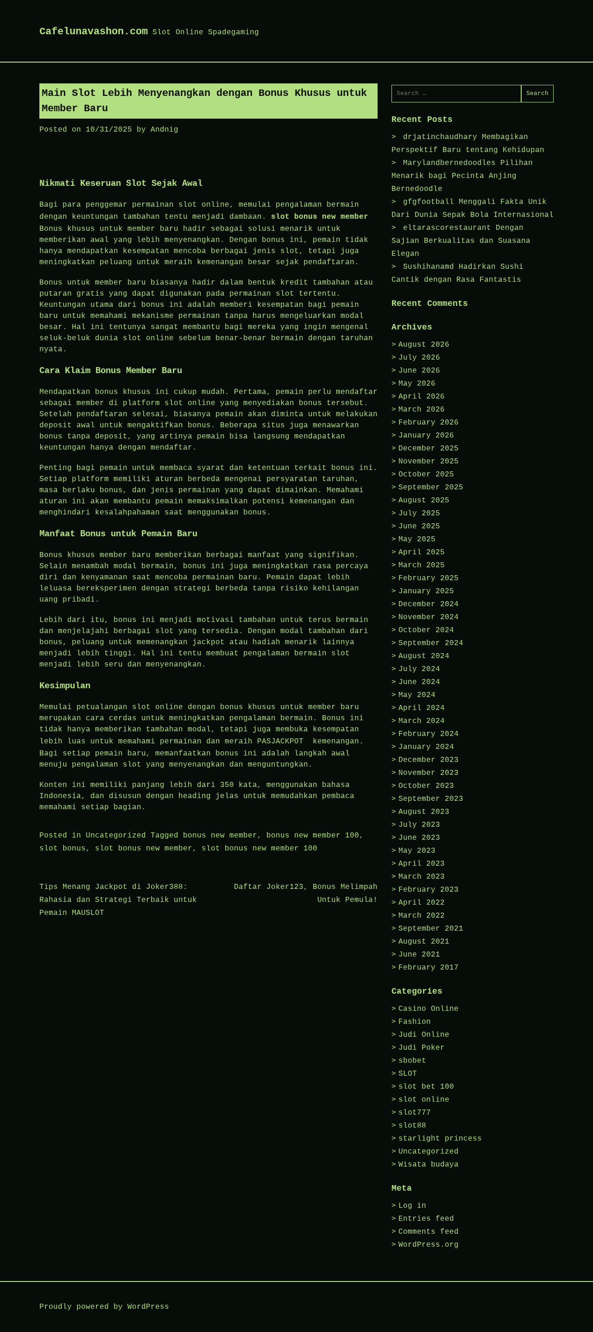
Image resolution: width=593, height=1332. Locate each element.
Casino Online (428, 1009)
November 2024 (428, 617)
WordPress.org (428, 1245)
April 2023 (421, 864)
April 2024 (421, 708)
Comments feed (428, 1232)
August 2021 (423, 942)
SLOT (407, 1074)
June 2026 (419, 371)
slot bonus (62, 848)
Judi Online (423, 1035)
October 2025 (426, 474)
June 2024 (419, 682)
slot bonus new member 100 (259, 848)
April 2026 (421, 397)
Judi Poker (421, 1048)
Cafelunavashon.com (93, 32)
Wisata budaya (428, 1165)
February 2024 (428, 734)
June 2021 (419, 955)
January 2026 (426, 435)
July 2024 (419, 669)
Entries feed (426, 1219)
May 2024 (416, 695)
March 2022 (421, 916)
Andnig (164, 130)
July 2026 (419, 358)
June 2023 (419, 838)
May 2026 (416, 384)
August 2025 (423, 500)
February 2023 (428, 890)
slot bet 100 (426, 1087)
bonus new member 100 (312, 835)
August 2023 (423, 812)
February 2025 (428, 578)
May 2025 (416, 539)
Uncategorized (116, 835)
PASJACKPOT (280, 741)
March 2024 (421, 721)
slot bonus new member (319, 217)
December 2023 (428, 760)
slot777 (414, 1113)
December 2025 (428, 448)
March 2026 (421, 410)
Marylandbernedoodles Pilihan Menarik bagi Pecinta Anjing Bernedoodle (462, 176)
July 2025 (419, 513)
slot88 (412, 1126)
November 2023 (428, 773)
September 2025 (430, 487)
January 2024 (426, 747)
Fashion (414, 1022)
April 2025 (421, 552)
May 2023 (416, 851)
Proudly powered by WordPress (104, 1307)
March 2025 (421, 565)
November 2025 (428, 461)
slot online (423, 1100)
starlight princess (440, 1139)
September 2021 (430, 929)
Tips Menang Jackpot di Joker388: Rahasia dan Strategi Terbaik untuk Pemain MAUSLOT (118, 900)
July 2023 (419, 825)
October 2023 (426, 786)
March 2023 (421, 877)
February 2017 (428, 968)
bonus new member (220, 835)
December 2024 (428, 604)
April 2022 (421, 903)
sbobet (412, 1061)
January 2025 (426, 591)
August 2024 (423, 656)
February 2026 (428, 423)
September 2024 (430, 643)
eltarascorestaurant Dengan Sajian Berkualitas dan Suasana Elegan (460, 241)
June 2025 (419, 526)
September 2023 (430, 799)
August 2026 (423, 345)
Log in (412, 1206)
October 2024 (426, 630)
